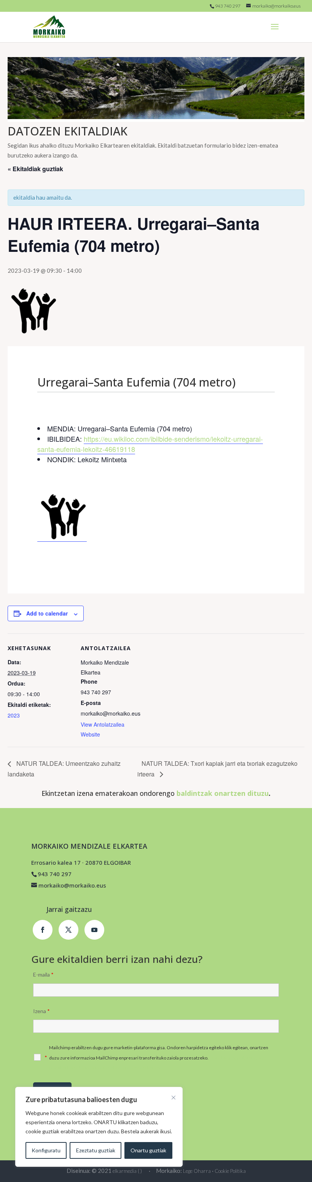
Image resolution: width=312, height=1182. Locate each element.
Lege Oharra (197, 1171)
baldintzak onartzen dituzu (223, 793)
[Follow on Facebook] (43, 930)
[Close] (173, 1097)
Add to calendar (47, 613)
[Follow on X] (68, 930)
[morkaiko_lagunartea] (62, 537)
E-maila (43, 974)
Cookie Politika (230, 1171)
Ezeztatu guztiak (95, 1150)
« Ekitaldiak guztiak (35, 168)
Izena (41, 1011)
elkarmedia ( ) (127, 1171)
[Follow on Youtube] (94, 930)
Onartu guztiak (148, 1150)
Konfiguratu (46, 1150)
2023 (14, 715)
